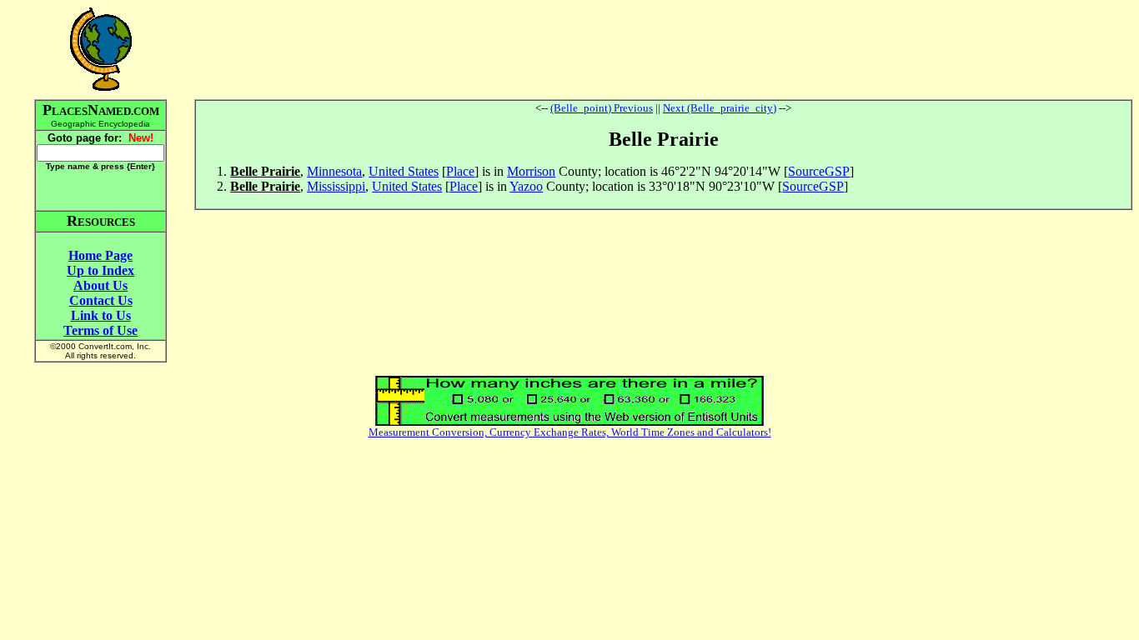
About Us (100, 285)
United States (404, 171)
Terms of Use (100, 330)
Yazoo (526, 186)
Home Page (100, 255)
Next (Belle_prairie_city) (719, 108)
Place (460, 171)
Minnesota (334, 171)
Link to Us (101, 315)
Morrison (531, 171)
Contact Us (101, 300)
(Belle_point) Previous (601, 108)
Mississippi (336, 186)
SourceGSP (819, 171)
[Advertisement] (663, 49)
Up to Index (100, 270)
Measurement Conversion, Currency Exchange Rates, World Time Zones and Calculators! (570, 432)
